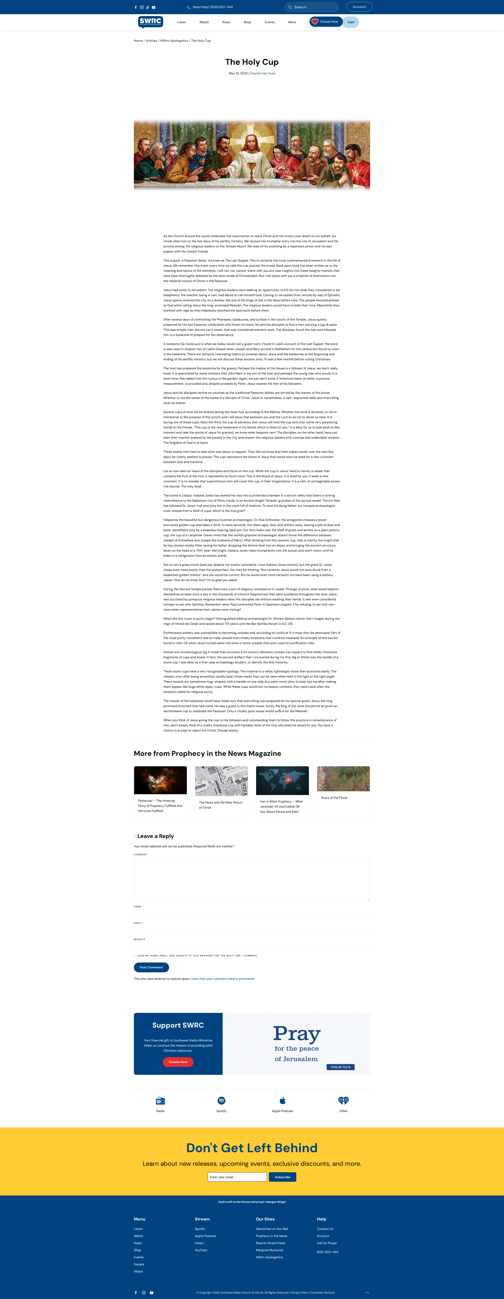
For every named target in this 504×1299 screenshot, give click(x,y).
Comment (140, 854)
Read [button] (226, 22)
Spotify (200, 1229)
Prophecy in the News (271, 1236)
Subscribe (282, 1177)
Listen (181, 22)
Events (139, 1257)
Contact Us (325, 1229)
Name (139, 906)
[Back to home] (150, 22)
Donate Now (178, 1062)
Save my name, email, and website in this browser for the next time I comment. (197, 955)
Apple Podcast (205, 1236)
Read (137, 1243)
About (138, 1271)
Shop (247, 22)
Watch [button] (204, 22)
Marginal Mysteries (269, 1250)
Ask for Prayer (327, 1243)
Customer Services (323, 1292)
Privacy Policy (300, 1292)
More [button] (292, 22)
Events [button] (270, 22)
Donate (139, 1264)
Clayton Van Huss (262, 73)
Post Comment (151, 967)
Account (359, 7)
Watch (138, 1236)
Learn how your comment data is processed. (223, 979)
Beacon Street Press (270, 1243)
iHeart (199, 1243)
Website (139, 939)
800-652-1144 (327, 1252)
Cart (351, 22)
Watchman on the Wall (272, 1229)
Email (139, 923)
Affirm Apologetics (269, 1257)
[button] (367, 1293)
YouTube (201, 1250)
